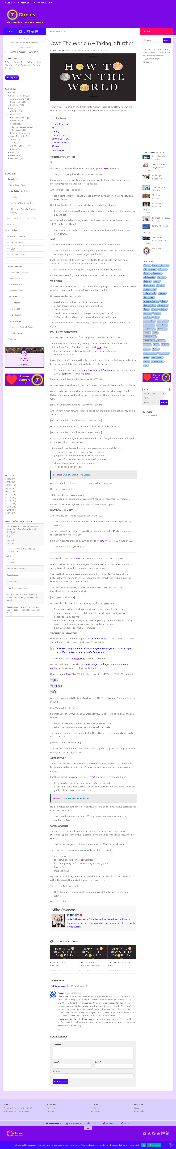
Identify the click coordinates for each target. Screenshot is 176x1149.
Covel (13, 139)
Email (98, 1062)
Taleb (146, 309)
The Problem (14, 302)
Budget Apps (12, 552)
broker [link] (69, 752)
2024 (11, 482)
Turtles (14, 142)
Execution (161, 329)
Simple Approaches (20, 126)
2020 (11, 494)
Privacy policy (154, 1145)
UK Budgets (149, 277)
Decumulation (16, 101)
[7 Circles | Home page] (24, 16)
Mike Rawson (59, 50)
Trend (156, 345)
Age (54, 127)
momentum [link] (78, 658)
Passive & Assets (17, 95)
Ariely (156, 281)
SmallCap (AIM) (16, 242)
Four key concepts (61, 134)
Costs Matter (65, 373)
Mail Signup (157, 248)
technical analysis (100, 638)
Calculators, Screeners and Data (23, 218)
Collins (163, 309)
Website (56, 1071)
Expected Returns (150, 301)
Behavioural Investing (86, 369)
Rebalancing (148, 325)
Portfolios (14, 105)
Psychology (108, 369)
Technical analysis (60, 142)
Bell (156, 317)
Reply (60, 1029)
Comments (61, 985)
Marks (157, 313)
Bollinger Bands (108, 664)
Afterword (57, 146)
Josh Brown (162, 321)
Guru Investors (15, 284)
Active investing (17, 98)
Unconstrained (149, 337)
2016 (11, 506)
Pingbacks (80, 985)
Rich (14, 149)
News (12, 155)
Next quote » (148, 61)
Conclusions (58, 149)
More (126, 1123)
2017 (11, 503)
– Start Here (19, 191)
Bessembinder (149, 305)
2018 (11, 500)
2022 (11, 488)
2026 (11, 479)
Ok (144, 1145)
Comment (57, 1044)
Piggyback (13, 248)
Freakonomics (149, 329)
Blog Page (14, 77)
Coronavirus (148, 297)
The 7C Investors (16, 332)
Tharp (154, 309)
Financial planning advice (18, 565)
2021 (11, 491)
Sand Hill (147, 317)
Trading (55, 131)
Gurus (12, 108)
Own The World (59, 31)
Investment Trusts (17, 254)
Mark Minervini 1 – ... (161, 156)
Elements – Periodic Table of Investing (22, 211)
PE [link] (78, 521)
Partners (161, 277)
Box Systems (17, 129)
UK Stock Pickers (19, 146)
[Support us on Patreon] (36, 31)
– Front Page (17, 184)
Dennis (146, 333)
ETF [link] (106, 674)
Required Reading (20, 117)
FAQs (11, 224)
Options (147, 281)
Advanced (45, 2)
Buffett (15, 111)
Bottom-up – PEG (60, 138)
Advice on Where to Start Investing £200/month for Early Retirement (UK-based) (23, 575)
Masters (15, 120)
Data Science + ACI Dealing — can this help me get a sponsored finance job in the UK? (23, 587)
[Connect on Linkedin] (41, 31)
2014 (11, 512)
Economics (15, 158)
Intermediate (26, 2)
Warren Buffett (16, 290)
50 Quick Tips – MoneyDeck (23, 203)
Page (12, 178)
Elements (156, 273)
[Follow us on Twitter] (20, 31)
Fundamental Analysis (18, 272)
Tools (146, 273)
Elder (164, 301)
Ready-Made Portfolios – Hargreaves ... (153, 206)
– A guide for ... (158, 187)
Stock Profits (161, 325)
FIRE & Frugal (15, 314)
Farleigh (164, 345)
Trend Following (19, 133)
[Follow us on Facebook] (28, 31)
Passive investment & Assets (21, 326)
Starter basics (12, 558)
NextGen (147, 345)
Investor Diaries (160, 265)
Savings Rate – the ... (161, 217)
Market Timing (149, 289)
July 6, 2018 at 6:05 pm (75, 993)
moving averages (90, 664)
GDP (155, 333)
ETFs (11, 260)
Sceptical (147, 313)
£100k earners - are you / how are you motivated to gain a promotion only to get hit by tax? (23, 599)
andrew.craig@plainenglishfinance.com (75, 1019)
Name (56, 1062)
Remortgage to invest (16, 545)
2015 (11, 509)
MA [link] (68, 674)
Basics (9, 2)
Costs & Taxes (15, 320)
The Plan (13, 197)
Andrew (61, 993)
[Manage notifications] (171, 1144)
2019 (11, 497)
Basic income (148, 341)
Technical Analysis (17, 278)
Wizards (12, 114)
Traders (15, 123)
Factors (162, 293)
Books (12, 152)
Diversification (149, 269)
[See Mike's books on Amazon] (24, 31)
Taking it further (60, 123)
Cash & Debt (14, 308)
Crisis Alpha (148, 285)
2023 (11, 485)
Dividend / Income (17, 236)
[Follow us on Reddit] (32, 31)
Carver (162, 269)
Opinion (160, 285)
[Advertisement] (24, 429)
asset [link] (106, 168)
